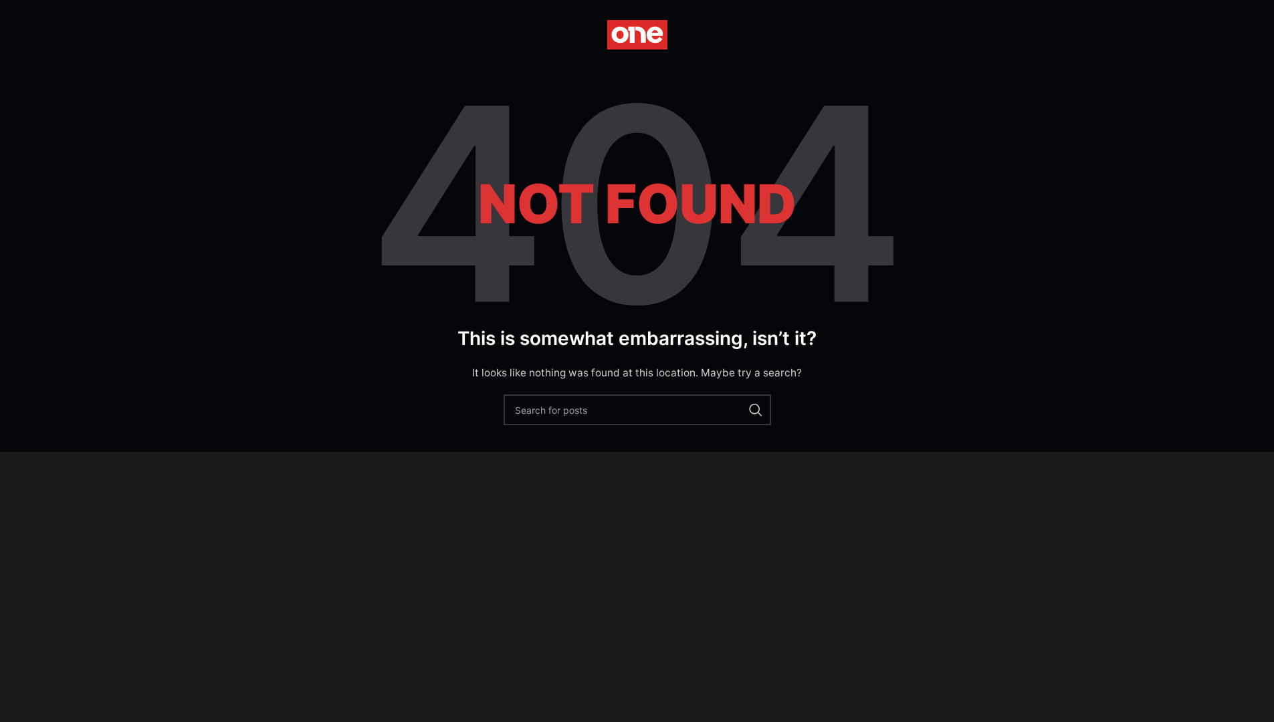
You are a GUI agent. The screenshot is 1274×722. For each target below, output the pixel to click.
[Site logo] (637, 33)
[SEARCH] (755, 409)
